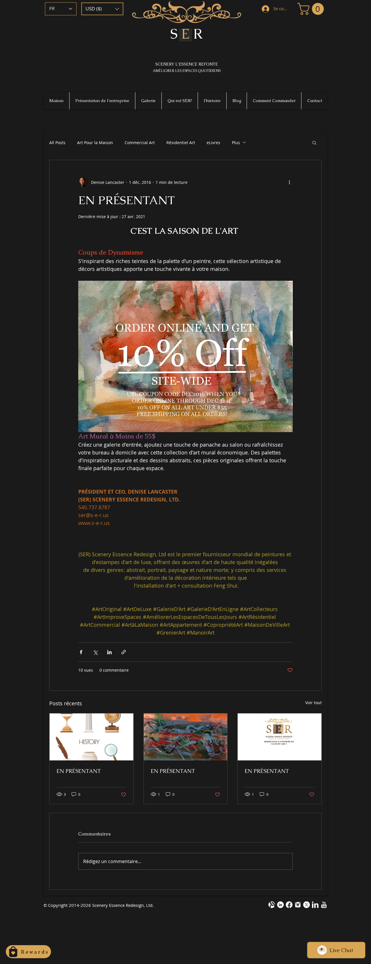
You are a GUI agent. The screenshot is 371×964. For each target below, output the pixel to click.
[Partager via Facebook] (81, 652)
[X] (306, 904)
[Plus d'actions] (289, 182)
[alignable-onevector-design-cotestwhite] (271, 904)
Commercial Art (140, 142)
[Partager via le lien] (123, 652)
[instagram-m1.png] (297, 904)
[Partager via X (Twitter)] (95, 652)
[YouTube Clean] (324, 904)
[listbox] (102, 8)
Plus (236, 142)
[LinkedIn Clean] (315, 904)
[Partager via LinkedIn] (109, 652)
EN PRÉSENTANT (79, 771)
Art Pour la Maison (95, 142)
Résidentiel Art (180, 142)
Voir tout (313, 702)
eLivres (213, 142)
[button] (102, 8)
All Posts (57, 142)
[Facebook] (289, 904)
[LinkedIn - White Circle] (280, 904)
